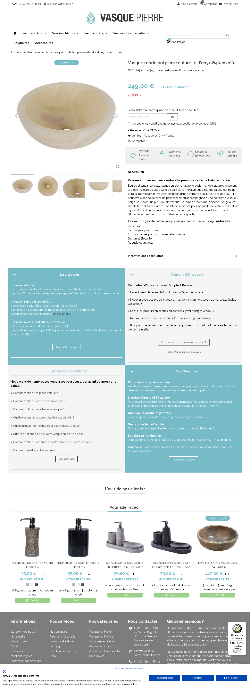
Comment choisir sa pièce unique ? (35, 392)
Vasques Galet (33, 33)
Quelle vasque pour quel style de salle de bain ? (43, 417)
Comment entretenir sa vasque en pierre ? (183, 342)
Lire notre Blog (66, 459)
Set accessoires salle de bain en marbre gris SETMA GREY (125, 564)
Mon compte (19, 641)
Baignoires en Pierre (101, 641)
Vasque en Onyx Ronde (159, 135)
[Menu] (243, 624)
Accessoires (44, 43)
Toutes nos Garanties (183, 459)
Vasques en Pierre (100, 631)
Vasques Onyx (94, 33)
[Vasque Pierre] (125, 17)
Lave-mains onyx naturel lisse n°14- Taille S (217, 564)
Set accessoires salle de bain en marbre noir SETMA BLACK (171, 564)
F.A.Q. (53, 656)
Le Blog (55, 646)
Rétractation (18, 651)
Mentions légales (21, 656)
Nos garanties (58, 631)
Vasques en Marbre (101, 636)
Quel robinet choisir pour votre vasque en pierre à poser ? (50, 433)
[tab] (66, 274)
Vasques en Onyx (100, 646)
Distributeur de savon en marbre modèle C (32, 564)
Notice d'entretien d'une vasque (183, 352)
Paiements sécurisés (62, 636)
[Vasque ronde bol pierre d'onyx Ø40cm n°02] (117, 166)
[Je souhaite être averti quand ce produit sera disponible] (172, 116)
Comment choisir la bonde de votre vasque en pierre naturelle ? (53, 442)
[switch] (237, 650)
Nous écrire (18, 636)
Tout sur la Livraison (66, 347)
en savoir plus (62, 313)
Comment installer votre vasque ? (34, 450)
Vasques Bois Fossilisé (130, 33)
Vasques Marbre (64, 33)
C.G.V (14, 646)
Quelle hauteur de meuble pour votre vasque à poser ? (48, 425)
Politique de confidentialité (129, 668)
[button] (116, 116)
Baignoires (21, 43)
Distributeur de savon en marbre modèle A (78, 564)
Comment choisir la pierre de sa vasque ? (39, 401)
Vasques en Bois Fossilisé (105, 651)
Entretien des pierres (63, 651)
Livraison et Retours (62, 641)
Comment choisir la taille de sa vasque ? (38, 409)
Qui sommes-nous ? (24, 631)
